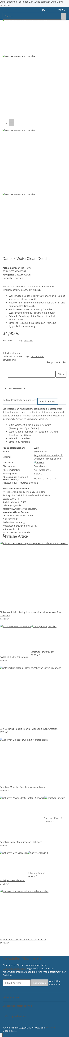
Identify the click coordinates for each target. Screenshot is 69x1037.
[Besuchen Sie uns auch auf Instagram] (5, 1021)
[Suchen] (63, 16)
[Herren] (39, 462)
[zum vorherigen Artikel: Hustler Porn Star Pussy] (5, 28)
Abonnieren (39, 982)
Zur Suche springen (40, 1)
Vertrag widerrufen (15, 1016)
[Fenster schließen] (5, 44)
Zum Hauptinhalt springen (14, 1)
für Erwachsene (42, 469)
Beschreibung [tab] (47, 401)
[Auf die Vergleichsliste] (5, 50)
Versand (28, 340)
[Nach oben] (1, 1035)
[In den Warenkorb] (5, 39)
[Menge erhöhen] (58, 381)
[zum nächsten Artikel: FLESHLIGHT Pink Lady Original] (10, 28)
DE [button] (44, 9)
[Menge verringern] (5, 374)
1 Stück (38, 473)
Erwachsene (40, 466)
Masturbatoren (22, 274)
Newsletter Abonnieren (54, 983)
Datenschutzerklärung (14, 968)
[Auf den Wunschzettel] (10, 50)
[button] (50, 10)
